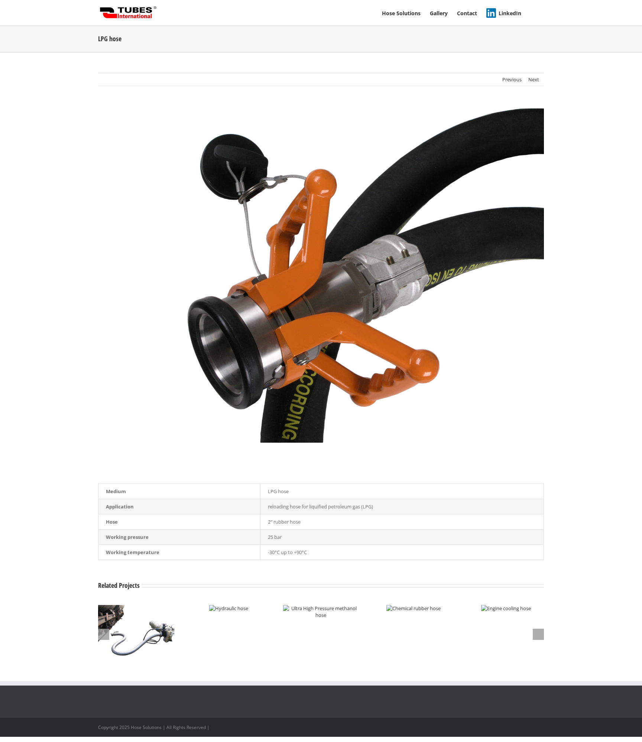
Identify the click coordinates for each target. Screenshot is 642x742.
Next (533, 79)
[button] (533, 13)
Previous (512, 79)
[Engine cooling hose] (506, 608)
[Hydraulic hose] (228, 608)
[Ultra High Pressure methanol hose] (321, 608)
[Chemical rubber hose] (413, 608)
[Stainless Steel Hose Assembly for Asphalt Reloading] (136, 608)
